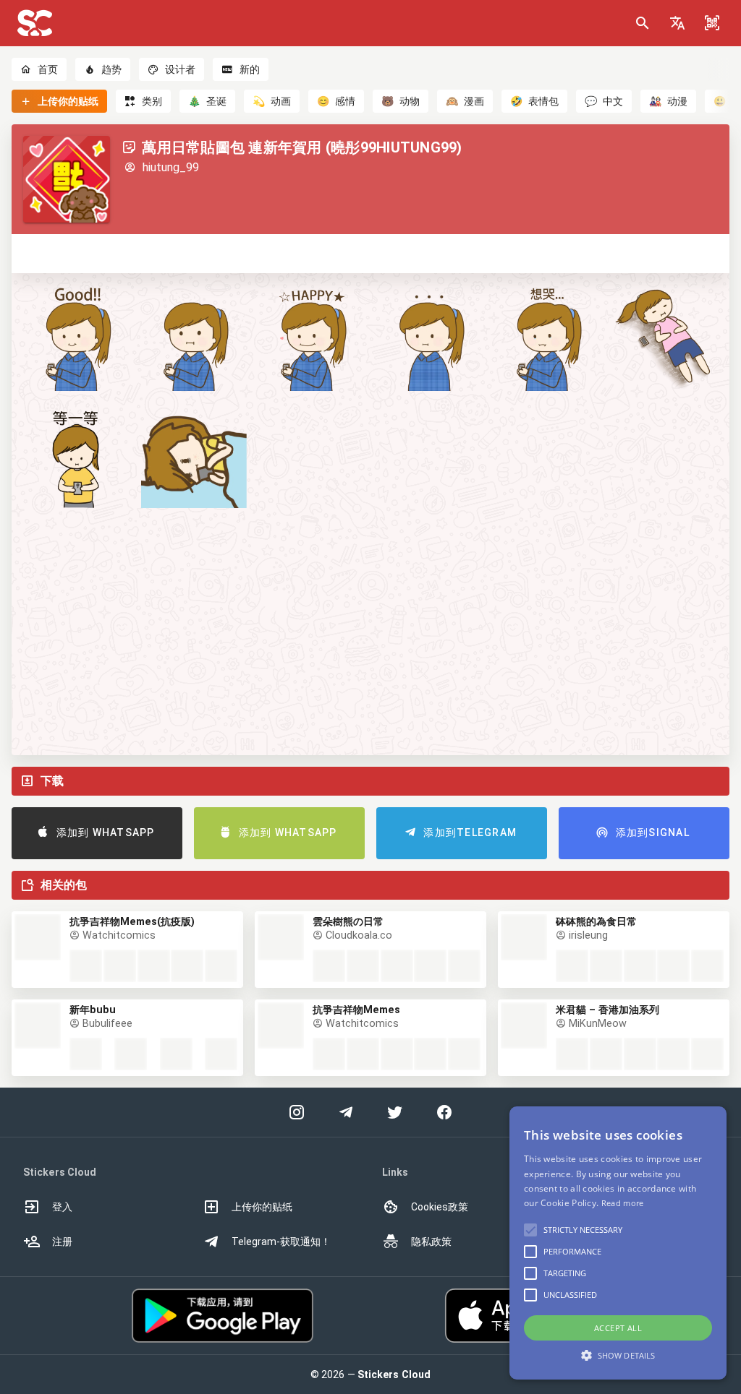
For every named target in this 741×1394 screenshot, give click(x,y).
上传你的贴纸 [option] (262, 1207)
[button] (677, 23)
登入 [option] (62, 1207)
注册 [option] (62, 1241)
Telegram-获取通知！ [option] (281, 1241)
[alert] (618, 1243)
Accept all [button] (618, 1327)
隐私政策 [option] (431, 1241)
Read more (622, 1202)
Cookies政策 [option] (439, 1207)
